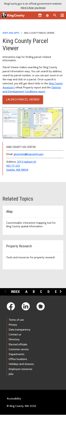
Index (15, 292)
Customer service (19, 349)
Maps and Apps (11, 33)
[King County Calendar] (40, 15)
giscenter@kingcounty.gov (28, 154)
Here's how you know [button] (33, 7)
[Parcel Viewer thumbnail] (33, 122)
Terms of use (16, 319)
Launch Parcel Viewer (22, 99)
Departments (16, 354)
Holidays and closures (21, 364)
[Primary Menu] (62, 15)
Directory (14, 339)
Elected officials (18, 344)
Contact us (15, 334)
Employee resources (20, 369)
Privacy (13, 324)
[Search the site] (55, 15)
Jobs (11, 374)
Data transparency (19, 329)
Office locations (18, 359)
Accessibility (14, 398)
